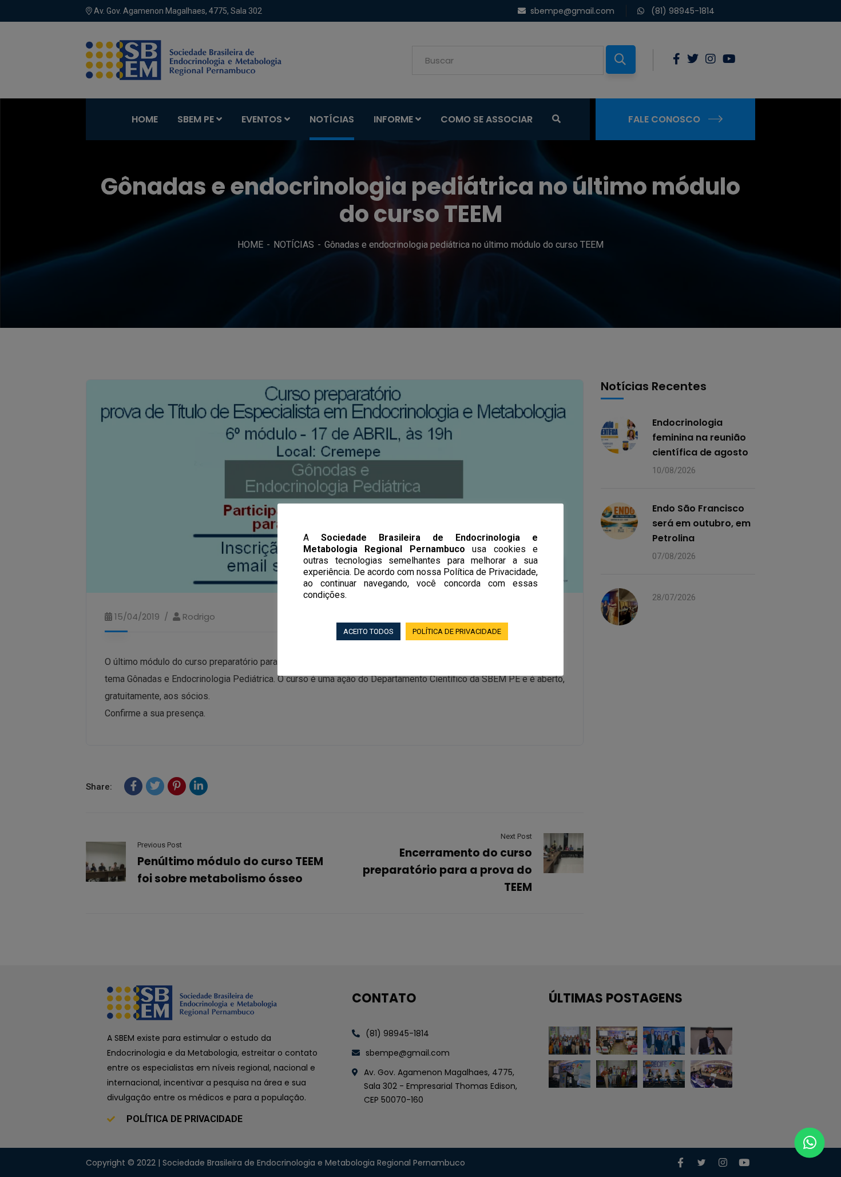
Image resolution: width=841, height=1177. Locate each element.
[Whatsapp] (809, 1143)
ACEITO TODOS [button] (368, 631)
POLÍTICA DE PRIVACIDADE (456, 631)
